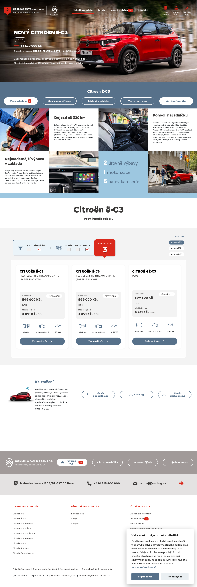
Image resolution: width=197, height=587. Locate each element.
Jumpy (74, 518)
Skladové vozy (138, 518)
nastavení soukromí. (143, 567)
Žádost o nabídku (98, 101)
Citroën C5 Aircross (23, 538)
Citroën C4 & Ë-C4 (22, 528)
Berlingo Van (77, 513)
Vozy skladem (20, 101)
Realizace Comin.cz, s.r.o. (63, 575)
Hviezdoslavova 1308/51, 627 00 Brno (47, 483)
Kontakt (143, 10)
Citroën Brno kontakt (140, 513)
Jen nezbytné (175, 576)
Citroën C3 (18, 513)
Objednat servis (187, 13)
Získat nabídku (166, 13)
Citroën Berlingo (21, 548)
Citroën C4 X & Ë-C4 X (24, 533)
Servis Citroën (137, 523)
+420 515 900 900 (107, 483)
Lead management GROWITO (94, 575)
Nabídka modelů (82, 10)
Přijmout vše (145, 576)
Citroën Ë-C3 (19, 518)
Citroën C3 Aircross (23, 523)
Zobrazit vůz (39, 341)
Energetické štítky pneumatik (97, 569)
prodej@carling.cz (152, 483)
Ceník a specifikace (59, 101)
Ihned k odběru (121, 10)
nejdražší (176, 248)
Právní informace (21, 569)
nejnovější (176, 254)
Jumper (74, 523)
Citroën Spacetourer (23, 553)
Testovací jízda (176, 13)
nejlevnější (176, 242)
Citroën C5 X (19, 543)
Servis (101, 10)
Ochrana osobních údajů (45, 569)
